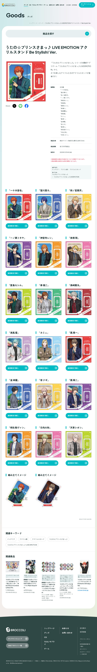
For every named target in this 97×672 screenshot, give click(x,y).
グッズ (26, 5)
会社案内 (68, 5)
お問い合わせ (60, 5)
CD (30, 5)
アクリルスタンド (75, 169)
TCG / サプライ (37, 5)
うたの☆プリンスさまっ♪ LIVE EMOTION (66, 177)
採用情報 (74, 5)
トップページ (33, 23)
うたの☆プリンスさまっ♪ (60, 174)
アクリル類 (64, 169)
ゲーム (46, 5)
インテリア (55, 169)
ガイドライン (83, 649)
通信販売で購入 (13, 226)
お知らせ (52, 5)
